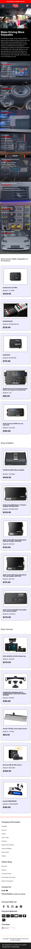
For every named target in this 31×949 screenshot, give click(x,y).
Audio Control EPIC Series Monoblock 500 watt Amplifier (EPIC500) (14, 540)
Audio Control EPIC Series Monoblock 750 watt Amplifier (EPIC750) (14, 575)
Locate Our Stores (19, 894)
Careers (4, 833)
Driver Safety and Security (8, 877)
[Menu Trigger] (3, 6)
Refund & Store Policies (8, 844)
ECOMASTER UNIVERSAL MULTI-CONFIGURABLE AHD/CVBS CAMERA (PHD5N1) (14, 694)
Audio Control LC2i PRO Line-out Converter (13, 424)
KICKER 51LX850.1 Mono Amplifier (13, 470)
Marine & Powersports (7, 881)
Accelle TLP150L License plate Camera (15, 728)
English (6, 928)
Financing (4, 841)
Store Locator (5, 837)
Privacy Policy (5, 852)
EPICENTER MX (8, 321)
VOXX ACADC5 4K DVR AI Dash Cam (14, 656)
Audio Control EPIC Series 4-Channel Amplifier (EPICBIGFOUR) (14, 505)
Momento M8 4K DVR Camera (12, 765)
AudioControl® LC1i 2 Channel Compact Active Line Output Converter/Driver (15, 389)
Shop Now (4, 866)
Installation (4, 826)
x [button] (29, 945)
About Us (4, 830)
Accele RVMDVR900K (10, 801)
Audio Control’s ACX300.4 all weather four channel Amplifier (15, 610)
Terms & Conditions (7, 848)
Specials (4, 870)
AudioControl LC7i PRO (10, 287)
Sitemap (4, 856)
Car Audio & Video (6, 873)
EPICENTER (6, 355)
